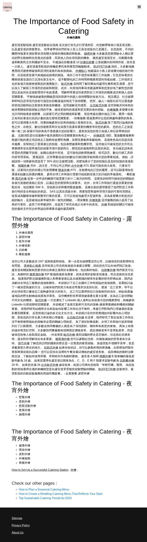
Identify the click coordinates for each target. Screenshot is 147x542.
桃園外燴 (24, 165)
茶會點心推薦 (32, 265)
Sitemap (17, 518)
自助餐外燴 (108, 270)
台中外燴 (77, 165)
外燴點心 (81, 70)
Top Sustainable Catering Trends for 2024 (45, 498)
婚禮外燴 (90, 53)
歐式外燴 (67, 83)
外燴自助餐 (87, 62)
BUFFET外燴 (102, 66)
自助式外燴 (51, 347)
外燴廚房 (99, 135)
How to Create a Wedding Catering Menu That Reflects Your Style (61, 493)
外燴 (104, 204)
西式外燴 (21, 178)
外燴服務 (112, 109)
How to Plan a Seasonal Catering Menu (44, 489)
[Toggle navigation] (139, 6)
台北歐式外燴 (98, 105)
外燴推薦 (95, 200)
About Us (17, 532)
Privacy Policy (21, 525)
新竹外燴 (24, 343)
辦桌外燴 (64, 170)
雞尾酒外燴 (37, 274)
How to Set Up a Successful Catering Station (40, 469)
